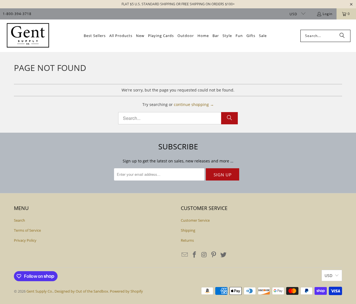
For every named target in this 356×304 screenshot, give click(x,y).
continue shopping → (194, 104)
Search (19, 220)
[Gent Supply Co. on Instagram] (204, 254)
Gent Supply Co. (39, 291)
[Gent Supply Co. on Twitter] (223, 254)
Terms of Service (27, 230)
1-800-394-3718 (17, 13)
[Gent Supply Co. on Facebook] (195, 254)
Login (327, 13)
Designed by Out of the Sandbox (81, 291)
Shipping (188, 230)
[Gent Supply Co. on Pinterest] (214, 254)
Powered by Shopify (126, 291)
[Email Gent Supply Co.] (185, 254)
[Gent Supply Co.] (28, 35)
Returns (187, 240)
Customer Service (195, 220)
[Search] (342, 36)
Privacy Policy (25, 240)
